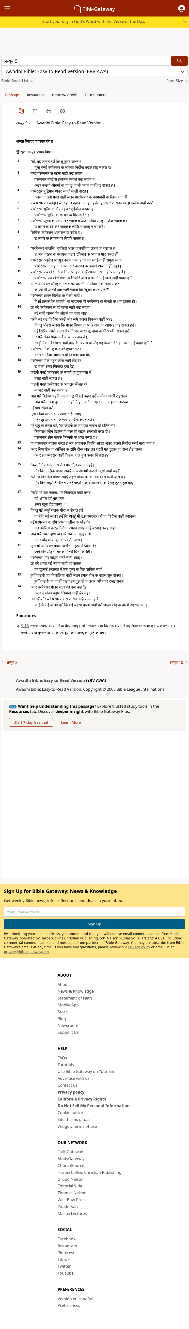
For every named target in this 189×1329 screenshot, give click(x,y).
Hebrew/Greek (64, 94)
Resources (35, 94)
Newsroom (68, 1025)
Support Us (68, 1032)
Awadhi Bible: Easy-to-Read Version (50, 680)
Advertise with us (74, 1078)
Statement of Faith (75, 998)
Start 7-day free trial (31, 722)
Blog (62, 1018)
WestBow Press (72, 1199)
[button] (181, 8)
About (63, 984)
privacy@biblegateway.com (26, 951)
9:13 (25, 625)
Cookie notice (70, 1112)
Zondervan (68, 1206)
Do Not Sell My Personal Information (94, 1105)
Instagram (67, 1245)
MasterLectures (72, 1213)
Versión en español (75, 1298)
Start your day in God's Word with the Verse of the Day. (93, 21)
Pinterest (66, 1252)
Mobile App (68, 1005)
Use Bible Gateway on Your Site (86, 1071)
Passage (12, 94)
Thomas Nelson (72, 1193)
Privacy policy (71, 1092)
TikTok (64, 1259)
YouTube (66, 1273)
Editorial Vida (70, 1186)
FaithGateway (70, 1151)
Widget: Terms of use (77, 1126)
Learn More (71, 722)
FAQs (62, 1058)
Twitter (64, 1266)
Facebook (67, 1239)
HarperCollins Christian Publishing (90, 1172)
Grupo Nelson (71, 1179)
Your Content (96, 94)
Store (63, 1012)
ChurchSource (71, 1165)
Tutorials (66, 1064)
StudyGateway (71, 1158)
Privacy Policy (139, 947)
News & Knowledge (76, 991)
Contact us (68, 1085)
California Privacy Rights (82, 1099)
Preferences (69, 1305)
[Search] (179, 61)
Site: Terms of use (74, 1119)
